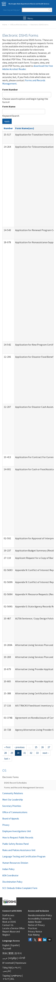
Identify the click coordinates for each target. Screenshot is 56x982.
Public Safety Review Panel (15, 843)
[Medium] (49, 940)
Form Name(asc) (24, 128)
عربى (5, 958)
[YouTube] (40, 940)
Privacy (5, 824)
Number (8, 128)
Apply (7, 121)
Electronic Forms (10, 777)
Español (15, 945)
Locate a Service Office (13, 928)
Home (4, 24)
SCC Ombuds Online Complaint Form (19, 888)
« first (7, 747)
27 (49, 747)
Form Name (8, 106)
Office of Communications (14, 812)
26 (42, 747)
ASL (12, 978)
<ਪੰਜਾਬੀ (21, 958)
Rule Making (34, 934)
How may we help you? (11, 10)
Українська (20, 962)
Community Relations (12, 793)
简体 (4, 953)
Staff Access (8, 915)
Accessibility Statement (39, 918)
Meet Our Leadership (12, 799)
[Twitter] (35, 940)
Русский (7, 948)
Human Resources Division (15, 862)
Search (50, 10)
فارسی (6, 970)
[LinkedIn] (44, 940)
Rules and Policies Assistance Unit (18, 850)
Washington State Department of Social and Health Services (29, 4)
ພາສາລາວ (16, 975)
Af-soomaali (8, 962)
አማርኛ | (17, 967)
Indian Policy (8, 869)
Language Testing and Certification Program (23, 856)
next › (45, 752)
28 (5, 752)
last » (7, 758)
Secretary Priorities (11, 805)
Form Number (10, 89)
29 (12, 752)
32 (31, 752)
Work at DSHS (9, 921)
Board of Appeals (10, 818)
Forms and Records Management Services (24, 787)
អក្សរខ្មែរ (12, 958)
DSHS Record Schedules (15, 782)
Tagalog (6, 975)
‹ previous (19, 747)
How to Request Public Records (17, 837)
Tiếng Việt (7, 967)
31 (24, 752)
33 (37, 752)
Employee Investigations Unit (16, 831)
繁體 (11, 953)
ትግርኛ (6, 978)
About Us (6, 918)
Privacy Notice (35, 931)
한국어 (18, 953)
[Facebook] (30, 940)
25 (36, 747)
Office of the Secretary (19, 24)
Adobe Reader (35, 921)
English (6, 945)
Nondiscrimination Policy (40, 915)
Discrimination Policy (12, 881)
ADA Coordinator (10, 875)
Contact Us (7, 925)
